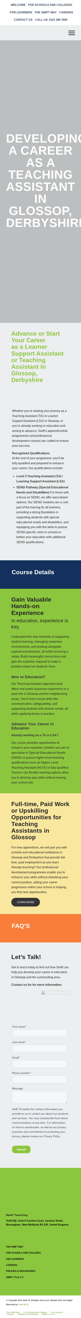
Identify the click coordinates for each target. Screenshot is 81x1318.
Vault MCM (23, 1304)
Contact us (23, 19)
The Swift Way (46, 12)
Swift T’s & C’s (14, 1277)
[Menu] (70, 32)
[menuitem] (18, 5)
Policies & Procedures (20, 1271)
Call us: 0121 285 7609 (51, 19)
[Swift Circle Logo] (33, 32)
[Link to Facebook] (72, 1308)
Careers (66, 12)
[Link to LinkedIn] (66, 1308)
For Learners (21, 12)
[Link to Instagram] (61, 1308)
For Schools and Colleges (50, 4)
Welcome (18, 4)
